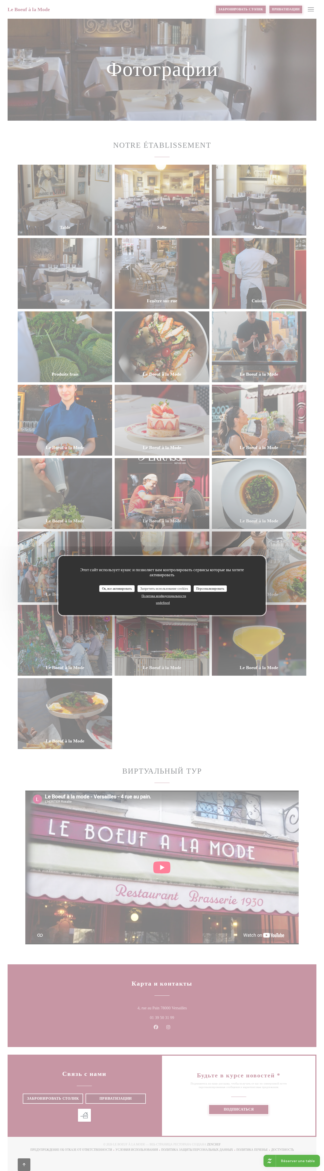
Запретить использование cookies (164, 588)
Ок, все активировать (117, 588)
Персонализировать (210, 588)
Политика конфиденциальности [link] (163, 596)
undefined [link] (163, 603)
